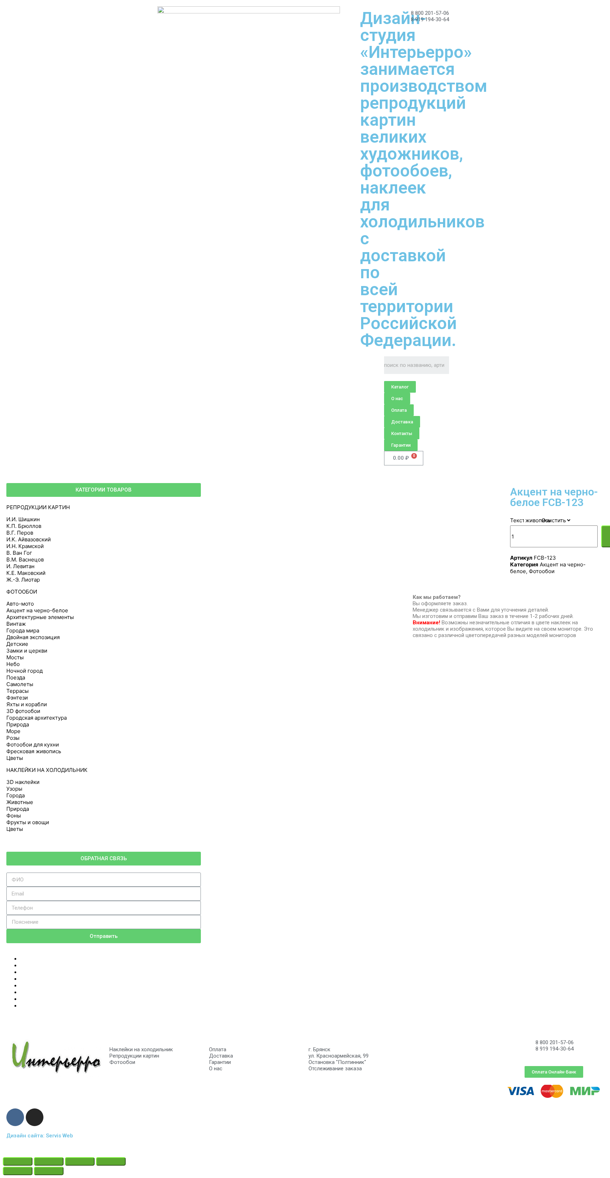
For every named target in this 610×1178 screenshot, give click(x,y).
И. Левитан (20, 566)
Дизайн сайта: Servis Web (39, 1135)
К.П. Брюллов (23, 526)
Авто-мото (20, 603)
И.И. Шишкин (23, 519)
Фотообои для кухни (32, 744)
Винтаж (16, 623)
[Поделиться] (49, 1161)
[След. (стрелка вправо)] (49, 1171)
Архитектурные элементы (40, 617)
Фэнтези (17, 697)
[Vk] (15, 1117)
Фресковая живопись (33, 751)
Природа (17, 724)
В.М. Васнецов (25, 559)
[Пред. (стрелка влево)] (17, 1171)
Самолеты (19, 684)
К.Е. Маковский (26, 573)
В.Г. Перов (19, 532)
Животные (19, 802)
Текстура (522, 520)
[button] (400, 387)
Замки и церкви (26, 650)
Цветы (14, 758)
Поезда (15, 677)
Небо (13, 664)
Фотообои (542, 571)
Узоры (14, 788)
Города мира (22, 630)
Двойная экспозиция (33, 637)
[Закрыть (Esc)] (17, 1161)
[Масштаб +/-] (111, 1161)
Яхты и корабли (26, 704)
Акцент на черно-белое (37, 610)
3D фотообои (23, 711)
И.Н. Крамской (25, 546)
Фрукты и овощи (27, 822)
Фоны (13, 815)
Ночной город (24, 670)
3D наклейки (23, 782)
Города (15, 795)
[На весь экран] (80, 1161)
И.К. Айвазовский (28, 539)
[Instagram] (34, 1117)
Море (13, 731)
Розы (12, 737)
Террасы (17, 691)
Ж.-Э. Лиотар (23, 579)
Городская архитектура (36, 717)
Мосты (15, 657)
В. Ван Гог (19, 552)
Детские (17, 644)
